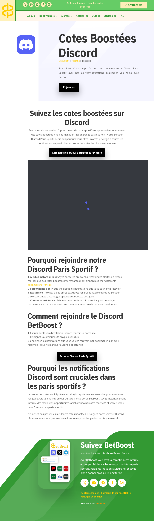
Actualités (82, 16)
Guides (96, 16)
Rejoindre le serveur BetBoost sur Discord (77, 152)
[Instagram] (49, 4)
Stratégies (110, 16)
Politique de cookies (91, 496)
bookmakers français (40, 284)
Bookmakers (47, 16)
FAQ (122, 16)
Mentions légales (89, 492)
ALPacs (100, 503)
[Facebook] (43, 4)
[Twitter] (25, 4)
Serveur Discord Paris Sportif (77, 356)
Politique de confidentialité (116, 492)
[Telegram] (37, 4)
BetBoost (64, 60)
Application (135, 4)
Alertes (65, 16)
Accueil (31, 16)
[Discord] (31, 4)
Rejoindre (69, 87)
